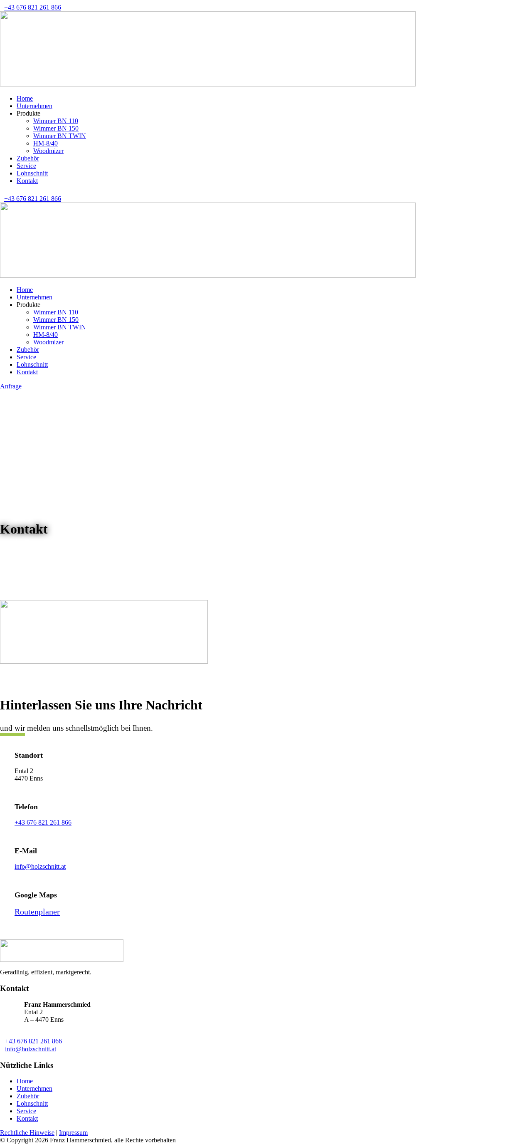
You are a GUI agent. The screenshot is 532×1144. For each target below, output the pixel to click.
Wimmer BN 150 (56, 128)
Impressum (73, 1132)
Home (25, 98)
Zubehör (28, 158)
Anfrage (11, 386)
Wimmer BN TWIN (59, 135)
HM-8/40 (45, 143)
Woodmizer (48, 150)
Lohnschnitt (32, 173)
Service (26, 165)
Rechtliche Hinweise (27, 1132)
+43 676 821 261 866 (32, 7)
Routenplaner (37, 911)
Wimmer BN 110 (55, 120)
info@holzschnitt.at (40, 866)
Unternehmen (34, 105)
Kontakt (27, 180)
